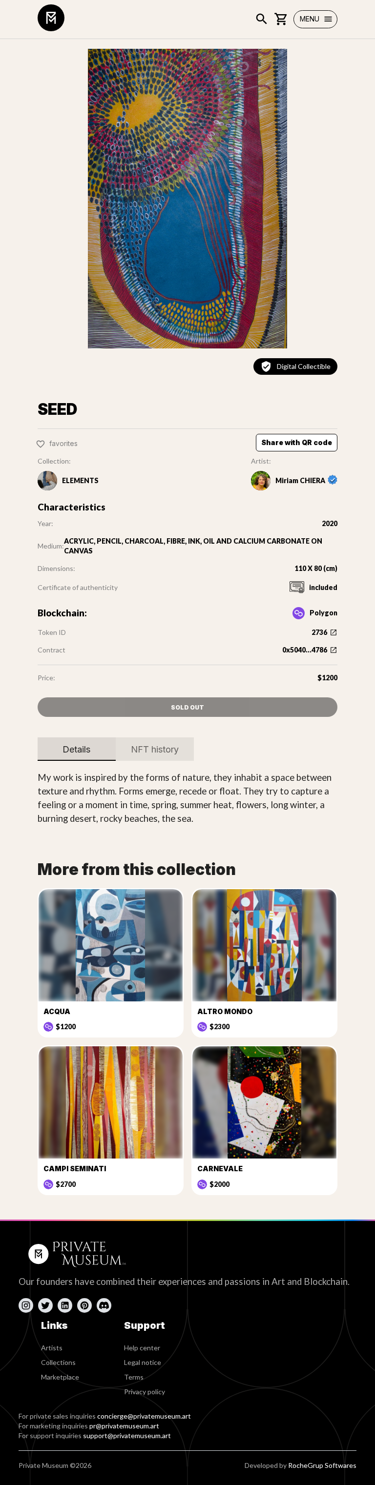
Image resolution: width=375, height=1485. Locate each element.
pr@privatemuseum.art (124, 1426)
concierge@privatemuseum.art (144, 1416)
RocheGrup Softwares (322, 1465)
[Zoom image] (187, 198)
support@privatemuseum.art (127, 1435)
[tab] (77, 749)
